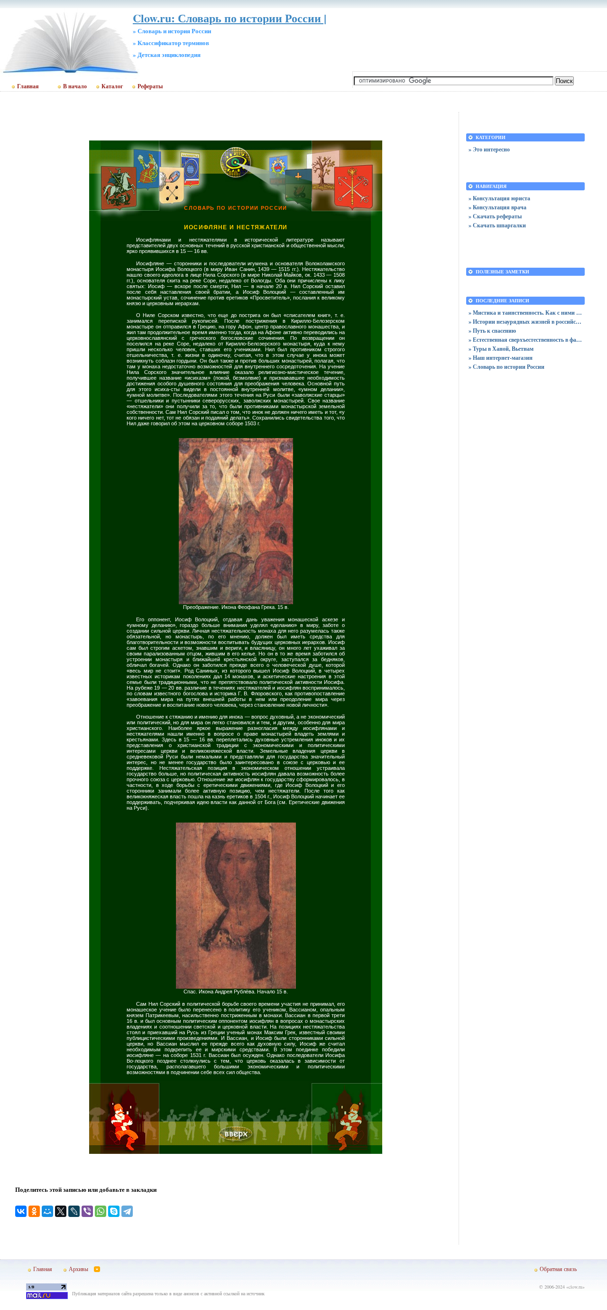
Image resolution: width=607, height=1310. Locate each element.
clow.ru (575, 1286)
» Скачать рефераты (495, 216)
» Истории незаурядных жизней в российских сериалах (525, 322)
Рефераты (150, 86)
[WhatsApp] (100, 1211)
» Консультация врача (497, 207)
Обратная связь (558, 1269)
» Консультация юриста (499, 198)
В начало (75, 86)
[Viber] (87, 1211)
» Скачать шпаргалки (497, 225)
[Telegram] (127, 1211)
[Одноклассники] (34, 1211)
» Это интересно (489, 149)
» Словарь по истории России (506, 367)
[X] (60, 1211)
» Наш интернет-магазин (501, 358)
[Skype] (114, 1211)
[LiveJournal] (74, 1211)
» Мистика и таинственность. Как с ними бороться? (525, 313)
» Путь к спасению (492, 331)
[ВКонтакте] (21, 1211)
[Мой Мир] (47, 1211)
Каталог (112, 86)
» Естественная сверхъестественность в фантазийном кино (525, 340)
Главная (28, 86)
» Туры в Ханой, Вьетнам (501, 349)
